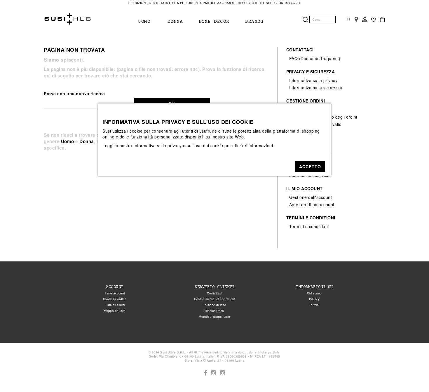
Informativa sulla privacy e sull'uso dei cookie (178, 145)
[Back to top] (412, 375)
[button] (310, 166)
